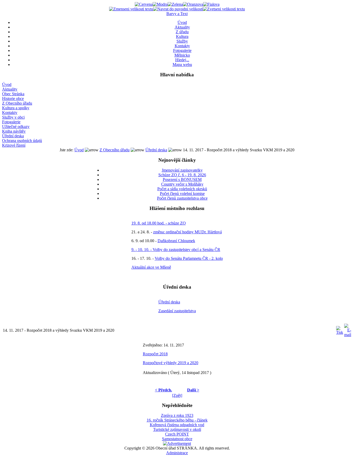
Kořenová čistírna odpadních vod (177, 425)
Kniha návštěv (14, 131)
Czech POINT (177, 434)
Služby (182, 41)
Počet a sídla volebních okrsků (182, 189)
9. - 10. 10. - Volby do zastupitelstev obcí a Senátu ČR (175, 249)
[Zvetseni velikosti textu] (224, 9)
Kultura (182, 36)
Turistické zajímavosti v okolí (177, 429)
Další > (193, 390)
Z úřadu (182, 32)
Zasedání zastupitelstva (177, 311)
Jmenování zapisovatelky (182, 170)
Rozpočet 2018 (155, 354)
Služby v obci (13, 117)
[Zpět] (177, 395)
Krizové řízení (13, 145)
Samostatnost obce (177, 439)
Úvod (182, 22)
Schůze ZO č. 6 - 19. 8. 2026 (182, 175)
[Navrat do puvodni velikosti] (178, 9)
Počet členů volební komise (182, 193)
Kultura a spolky (15, 108)
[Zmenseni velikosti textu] (131, 9)
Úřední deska (13, 136)
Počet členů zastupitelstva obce (182, 198)
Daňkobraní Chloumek (176, 241)
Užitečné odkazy (16, 126)
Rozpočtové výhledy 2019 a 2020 (170, 363)
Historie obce (13, 98)
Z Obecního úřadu (17, 103)
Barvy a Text (177, 13)
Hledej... (182, 60)
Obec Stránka (13, 94)
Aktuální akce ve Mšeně (151, 267)
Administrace (177, 453)
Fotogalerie (182, 50)
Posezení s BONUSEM (182, 179)
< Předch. (163, 390)
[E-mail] (347, 329)
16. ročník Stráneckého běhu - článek (177, 420)
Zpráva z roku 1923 (177, 415)
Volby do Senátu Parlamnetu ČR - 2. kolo (189, 258)
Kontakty (182, 46)
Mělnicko (182, 55)
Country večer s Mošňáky (182, 184)
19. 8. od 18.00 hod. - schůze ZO (158, 223)
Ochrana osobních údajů (22, 140)
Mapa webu (182, 64)
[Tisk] (339, 329)
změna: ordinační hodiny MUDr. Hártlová (187, 232)
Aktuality (182, 27)
